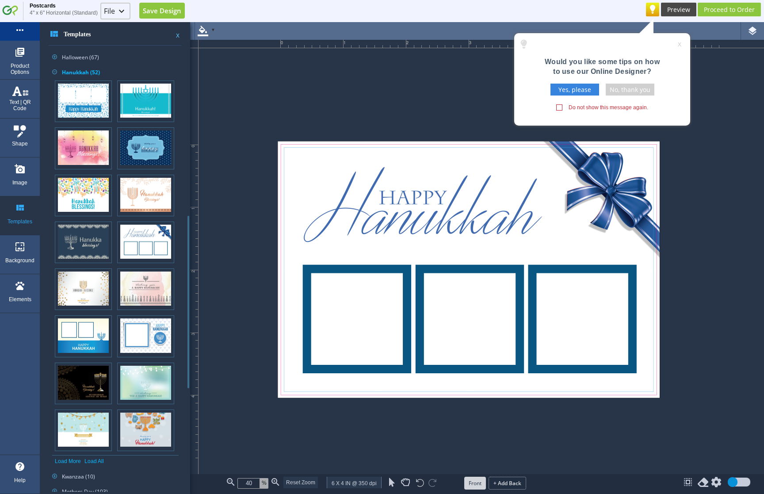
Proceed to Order (729, 9)
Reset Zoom (300, 482)
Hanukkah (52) (76, 72)
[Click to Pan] (405, 482)
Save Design (162, 10)
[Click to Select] (392, 482)
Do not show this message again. (608, 107)
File (109, 11)
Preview (678, 9)
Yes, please (574, 89)
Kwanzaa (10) (73, 476)
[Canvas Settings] (716, 484)
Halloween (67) (75, 57)
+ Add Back (507, 483)
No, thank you (630, 89)
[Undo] (420, 483)
